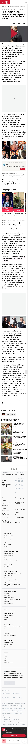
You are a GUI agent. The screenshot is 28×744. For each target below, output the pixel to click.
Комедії (6, 617)
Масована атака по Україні (11, 562)
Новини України (8, 537)
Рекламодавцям (5, 510)
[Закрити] (25, 729)
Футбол (6, 656)
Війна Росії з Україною (11, 551)
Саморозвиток (8, 633)
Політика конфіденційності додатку (19, 498)
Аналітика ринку (8, 642)
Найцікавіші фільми (9, 611)
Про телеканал (5, 505)
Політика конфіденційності (6, 517)
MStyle (9, 6)
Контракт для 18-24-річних (11, 580)
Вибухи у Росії (8, 564)
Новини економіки (10, 591)
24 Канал (4, 6)
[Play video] (14, 33)
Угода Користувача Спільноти (19, 503)
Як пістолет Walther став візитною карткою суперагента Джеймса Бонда (19, 6)
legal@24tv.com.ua (20, 722)
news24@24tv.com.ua (7, 474)
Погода (6, 546)
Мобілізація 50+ (8, 575)
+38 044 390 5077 (19, 474)
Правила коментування (18, 507)
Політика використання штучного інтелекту (6, 521)
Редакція (4, 500)
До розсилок (9, 683)
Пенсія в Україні (8, 603)
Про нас (4, 497)
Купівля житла (8, 644)
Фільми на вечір (8, 615)
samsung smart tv (17, 697)
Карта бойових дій (9, 555)
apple (17, 693)
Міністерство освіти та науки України (13, 626)
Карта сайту (18, 522)
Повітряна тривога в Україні (11, 560)
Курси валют (7, 595)
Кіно (5, 609)
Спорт (6, 652)
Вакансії (17, 514)
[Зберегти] (24, 23)
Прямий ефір (7, 540)
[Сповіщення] (26, 2)
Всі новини (7, 533)
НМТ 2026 (6, 631)
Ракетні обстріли (8, 553)
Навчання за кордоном (10, 635)
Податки (6, 601)
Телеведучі (4, 508)
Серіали (6, 619)
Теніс (5, 658)
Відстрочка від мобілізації (11, 582)
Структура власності (20, 517)
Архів (16, 520)
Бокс (5, 654)
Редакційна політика (7, 503)
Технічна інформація (20, 509)
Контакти (17, 512)
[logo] (7, 2)
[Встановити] (14, 732)
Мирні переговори (9, 557)
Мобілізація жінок (9, 577)
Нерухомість (8, 640)
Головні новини (8, 535)
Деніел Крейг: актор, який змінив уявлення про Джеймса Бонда (13, 401)
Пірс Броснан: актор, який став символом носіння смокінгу (14, 259)
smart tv (6, 697)
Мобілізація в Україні (11, 571)
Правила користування (5, 514)
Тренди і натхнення (9, 646)
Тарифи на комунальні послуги (12, 599)
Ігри (16, 525)
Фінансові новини (9, 597)
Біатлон (6, 660)
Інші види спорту (8, 662)
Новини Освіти (8, 624)
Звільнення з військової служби (12, 573)
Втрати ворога (8, 566)
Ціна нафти (7, 593)
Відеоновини (7, 542)
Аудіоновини (7, 544)
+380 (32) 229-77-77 (10, 721)
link (15, 480)
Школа (6, 629)
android (6, 693)
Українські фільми (9, 613)
